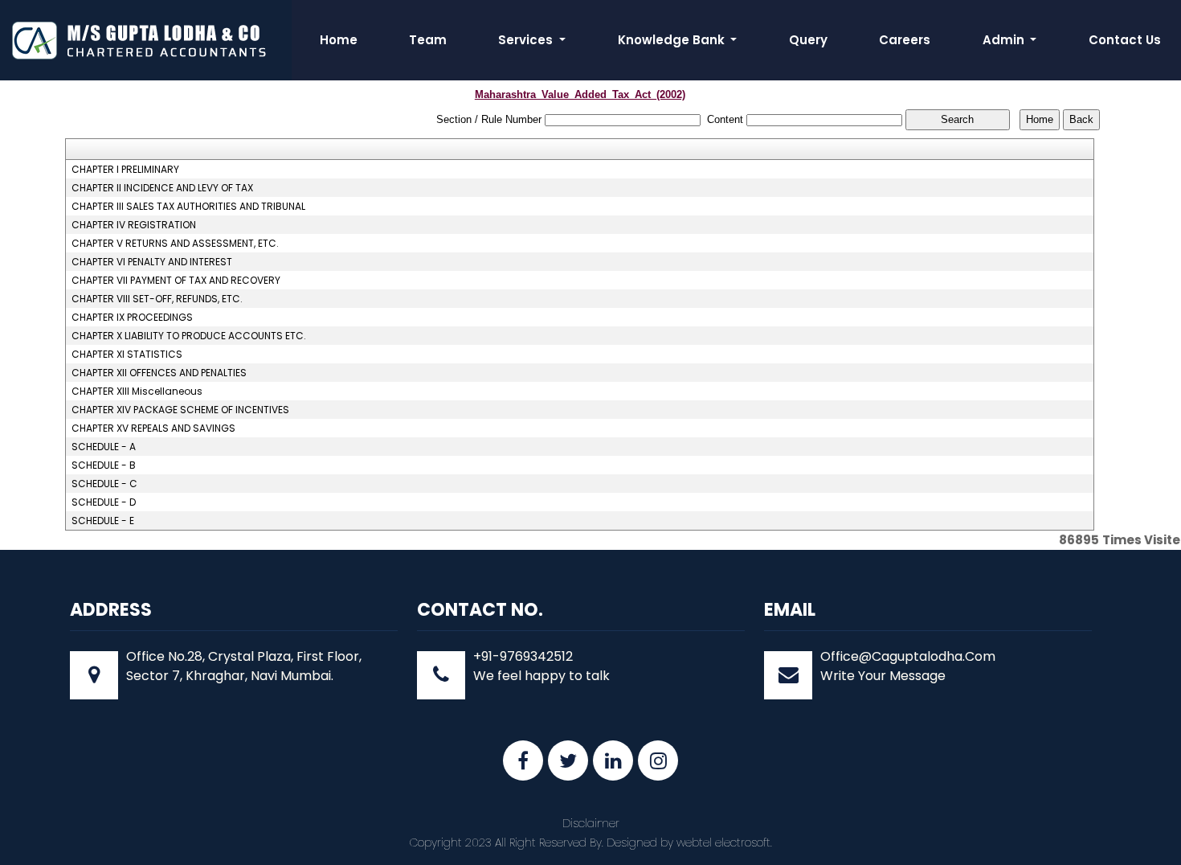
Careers (904, 39)
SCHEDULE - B (104, 465)
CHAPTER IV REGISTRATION (134, 225)
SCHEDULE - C (104, 484)
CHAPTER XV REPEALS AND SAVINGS (153, 428)
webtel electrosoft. (724, 842)
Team (428, 39)
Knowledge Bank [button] (673, 39)
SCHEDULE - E (103, 520)
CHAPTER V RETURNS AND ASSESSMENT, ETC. (175, 243)
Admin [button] (1005, 39)
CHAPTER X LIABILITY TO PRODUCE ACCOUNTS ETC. (189, 336)
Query (808, 39)
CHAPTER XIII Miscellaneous (137, 391)
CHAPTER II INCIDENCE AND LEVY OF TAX (162, 188)
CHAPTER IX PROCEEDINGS (132, 317)
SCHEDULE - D (104, 502)
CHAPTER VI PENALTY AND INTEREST (152, 262)
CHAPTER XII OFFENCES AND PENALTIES (159, 373)
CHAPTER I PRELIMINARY (125, 169)
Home (339, 39)
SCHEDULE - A (104, 447)
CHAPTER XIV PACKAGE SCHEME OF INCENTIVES (180, 410)
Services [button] (527, 39)
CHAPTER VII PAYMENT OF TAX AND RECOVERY (176, 280)
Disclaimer (590, 823)
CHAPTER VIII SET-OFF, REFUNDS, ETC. (157, 299)
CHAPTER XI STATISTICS (127, 354)
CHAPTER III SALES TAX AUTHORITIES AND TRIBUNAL (188, 206)
